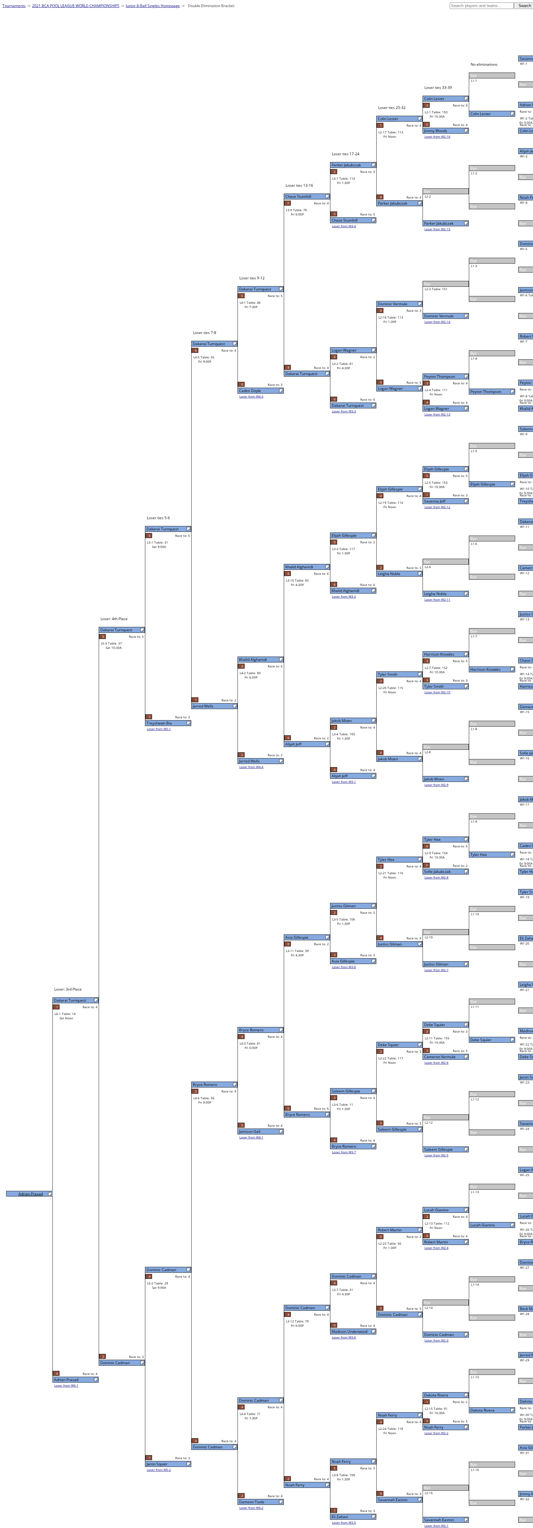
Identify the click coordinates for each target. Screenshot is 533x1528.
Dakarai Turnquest (348, 405)
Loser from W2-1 (436, 1525)
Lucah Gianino (482, 1225)
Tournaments (14, 5)
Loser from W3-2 (344, 596)
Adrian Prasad (66, 1379)
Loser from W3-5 (344, 1522)
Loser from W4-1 (251, 1137)
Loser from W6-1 (66, 1385)
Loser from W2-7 (436, 970)
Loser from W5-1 (159, 729)
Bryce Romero (344, 1146)
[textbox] (482, 5)
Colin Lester (480, 113)
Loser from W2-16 (437, 136)
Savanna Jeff (434, 501)
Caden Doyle (250, 390)
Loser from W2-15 (437, 229)
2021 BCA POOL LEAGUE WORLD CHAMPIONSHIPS (75, 5)
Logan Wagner (436, 408)
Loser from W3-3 (344, 411)
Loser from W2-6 (436, 1062)
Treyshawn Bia (159, 723)
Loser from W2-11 (437, 599)
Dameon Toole (251, 1502)
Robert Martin (436, 1242)
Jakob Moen (434, 779)
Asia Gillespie (343, 961)
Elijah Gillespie (482, 484)
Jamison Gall (249, 1131)
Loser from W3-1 (344, 781)
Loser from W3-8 (344, 967)
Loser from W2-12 (437, 507)
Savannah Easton (439, 1519)
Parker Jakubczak (438, 223)
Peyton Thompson (485, 391)
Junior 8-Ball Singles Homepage (153, 5)
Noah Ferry (433, 1427)
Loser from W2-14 (437, 321)
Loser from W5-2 (159, 1469)
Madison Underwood (349, 1331)
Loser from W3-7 (344, 1152)
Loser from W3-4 (344, 226)
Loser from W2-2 (436, 1433)
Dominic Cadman (439, 1334)
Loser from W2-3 (436, 1340)
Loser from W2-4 (436, 1248)
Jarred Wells (249, 761)
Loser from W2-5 (436, 1155)
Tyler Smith (434, 686)
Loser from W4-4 (251, 767)
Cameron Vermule (440, 1056)
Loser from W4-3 (251, 396)
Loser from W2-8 (436, 877)
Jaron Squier (157, 1464)
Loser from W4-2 (251, 1507)
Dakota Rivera (482, 1410)
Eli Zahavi (340, 1516)
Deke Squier (480, 1039)
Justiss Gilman (436, 964)
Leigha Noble (435, 593)
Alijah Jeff (340, 776)
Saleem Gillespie (438, 1149)
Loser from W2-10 (437, 692)
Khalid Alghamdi (345, 590)
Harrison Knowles (485, 669)
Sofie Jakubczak (437, 871)
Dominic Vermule (439, 316)
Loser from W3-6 (344, 1337)
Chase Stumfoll (344, 220)
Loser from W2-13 (437, 414)
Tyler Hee (478, 854)
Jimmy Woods (435, 130)
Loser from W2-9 (436, 785)
